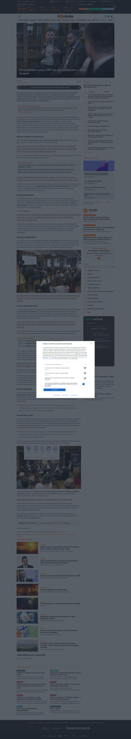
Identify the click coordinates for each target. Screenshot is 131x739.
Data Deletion (57, 395)
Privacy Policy (74, 395)
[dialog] (65, 369)
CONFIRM (54, 389)
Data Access (65, 395)
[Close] (91, 344)
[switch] (84, 368)
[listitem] (65, 364)
